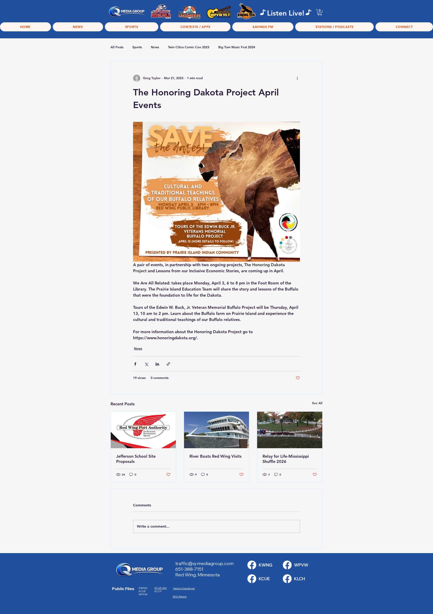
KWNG (144, 588)
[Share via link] (168, 364)
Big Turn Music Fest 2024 (236, 47)
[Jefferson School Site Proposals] (143, 430)
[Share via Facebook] (135, 364)
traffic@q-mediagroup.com (204, 563)
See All (317, 403)
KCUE (142, 591)
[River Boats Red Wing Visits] (216, 430)
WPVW (143, 594)
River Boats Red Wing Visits (215, 456)
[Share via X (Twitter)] (146, 364)
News (155, 47)
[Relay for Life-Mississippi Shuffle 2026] (289, 430)
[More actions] (297, 78)
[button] (320, 12)
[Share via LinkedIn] (157, 364)
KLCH (158, 591)
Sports (137, 47)
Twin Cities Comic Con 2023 (188, 47)
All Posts (117, 47)
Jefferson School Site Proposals (136, 459)
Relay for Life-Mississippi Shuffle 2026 (286, 459)
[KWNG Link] (251, 565)
